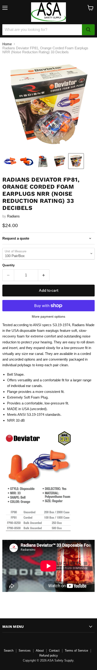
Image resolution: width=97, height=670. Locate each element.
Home (7, 44)
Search (8, 650)
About (40, 650)
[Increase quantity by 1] (44, 275)
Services (25, 650)
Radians (13, 216)
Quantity (8, 265)
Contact (54, 650)
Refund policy (48, 655)
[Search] (88, 29)
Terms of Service (76, 650)
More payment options (48, 316)
